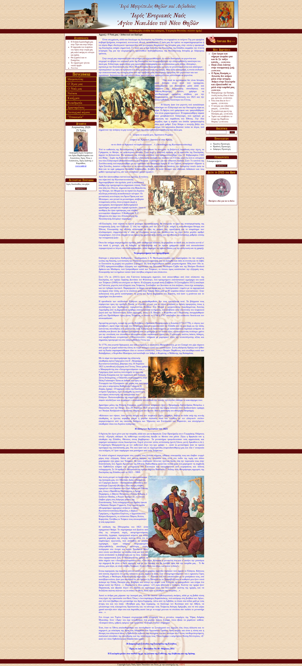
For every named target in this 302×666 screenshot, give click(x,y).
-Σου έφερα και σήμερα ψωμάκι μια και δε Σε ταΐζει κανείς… (222, 57)
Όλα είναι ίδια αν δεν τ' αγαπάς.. (221, 101)
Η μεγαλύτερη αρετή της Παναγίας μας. (222, 112)
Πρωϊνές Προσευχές (221, 144)
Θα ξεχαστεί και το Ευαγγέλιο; (79, 58)
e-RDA (182, 664)
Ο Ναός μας (152, 662)
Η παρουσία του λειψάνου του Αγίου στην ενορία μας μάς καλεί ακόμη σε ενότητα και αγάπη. (82, 51)
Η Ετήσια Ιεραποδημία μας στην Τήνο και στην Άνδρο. (82, 43)
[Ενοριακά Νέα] (221, 44)
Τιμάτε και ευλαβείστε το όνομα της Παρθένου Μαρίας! (221, 119)
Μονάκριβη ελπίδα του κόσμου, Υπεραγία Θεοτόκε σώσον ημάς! (150, 30)
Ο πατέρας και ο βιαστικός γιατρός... (222, 107)
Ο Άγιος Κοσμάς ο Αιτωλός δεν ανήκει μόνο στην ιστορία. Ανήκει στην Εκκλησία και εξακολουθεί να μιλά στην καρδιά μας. (223, 81)
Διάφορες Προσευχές (222, 149)
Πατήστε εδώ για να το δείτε (221, 201)
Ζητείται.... (75, 68)
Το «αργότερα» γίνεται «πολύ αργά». (80, 64)
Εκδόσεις (162, 662)
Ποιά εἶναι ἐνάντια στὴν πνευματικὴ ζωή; (223, 68)
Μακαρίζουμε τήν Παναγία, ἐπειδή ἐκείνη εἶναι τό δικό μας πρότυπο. (222, 95)
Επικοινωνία (141, 662)
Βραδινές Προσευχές (222, 146)
